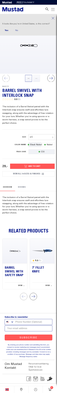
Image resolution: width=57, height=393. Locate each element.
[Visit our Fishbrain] (49, 378)
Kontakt (10, 368)
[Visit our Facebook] (28, 378)
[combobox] (42, 137)
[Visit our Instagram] (35, 378)
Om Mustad (13, 364)
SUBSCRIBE (28, 337)
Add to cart (34, 166)
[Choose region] (7, 389)
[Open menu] (53, 9)
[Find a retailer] (21, 389)
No (16, 30)
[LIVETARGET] (25, 2)
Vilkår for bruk (35, 367)
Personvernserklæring (38, 364)
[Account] (36, 389)
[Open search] (47, 9)
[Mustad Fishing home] (12, 9)
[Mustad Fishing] (8, 2)
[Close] (28, 18)
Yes (6, 30)
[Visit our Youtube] (42, 378)
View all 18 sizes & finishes (26, 174)
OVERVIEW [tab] (7, 187)
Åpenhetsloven (35, 370)
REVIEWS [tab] (22, 187)
